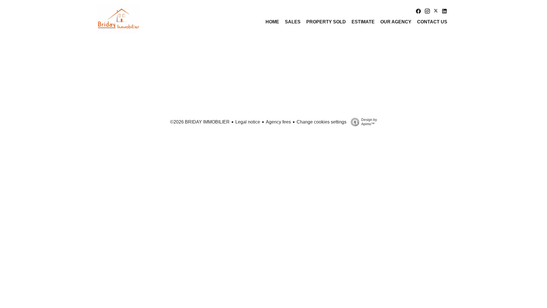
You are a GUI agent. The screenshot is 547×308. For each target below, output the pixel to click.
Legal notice (247, 121)
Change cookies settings (321, 121)
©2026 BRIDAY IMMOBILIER (200, 121)
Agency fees (278, 121)
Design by (369, 122)
